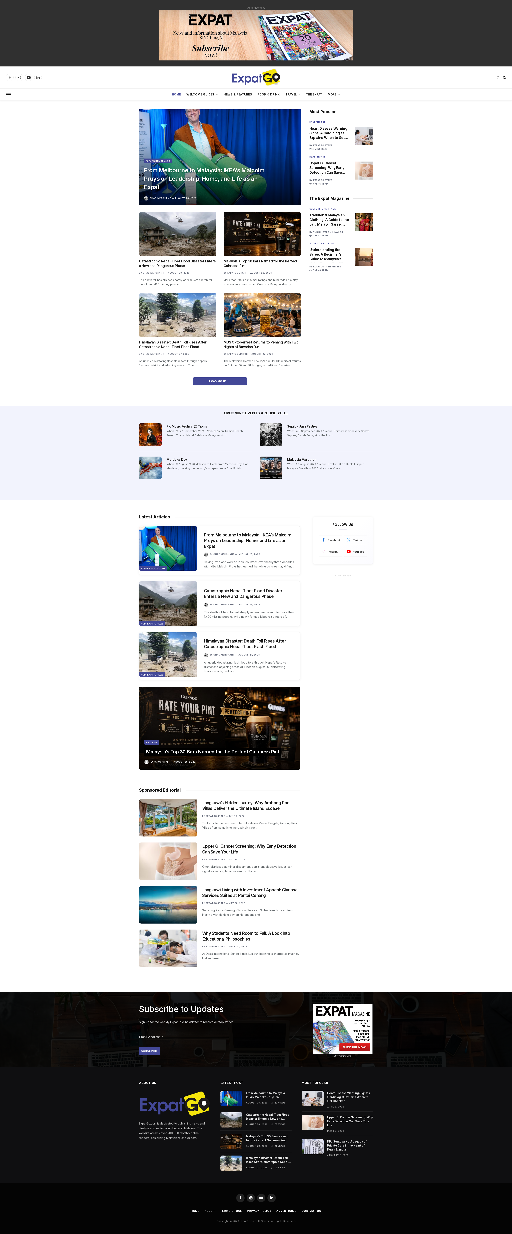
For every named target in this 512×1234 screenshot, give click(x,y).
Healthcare (317, 122)
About (210, 1210)
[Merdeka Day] (150, 468)
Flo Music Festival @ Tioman (188, 426)
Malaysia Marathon (301, 460)
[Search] (504, 77)
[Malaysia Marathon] (271, 468)
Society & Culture (321, 243)
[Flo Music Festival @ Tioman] (150, 434)
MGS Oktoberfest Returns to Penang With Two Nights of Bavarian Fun (261, 344)
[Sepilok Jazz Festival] (271, 434)
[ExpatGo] (256, 77)
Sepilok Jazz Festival (302, 426)
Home (176, 94)
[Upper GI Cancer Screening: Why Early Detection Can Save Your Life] (364, 171)
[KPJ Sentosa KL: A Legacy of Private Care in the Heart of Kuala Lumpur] (313, 1146)
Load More (218, 381)
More (332, 94)
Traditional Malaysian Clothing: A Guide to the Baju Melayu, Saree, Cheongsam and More (329, 220)
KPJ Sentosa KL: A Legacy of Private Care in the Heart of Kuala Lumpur (346, 1145)
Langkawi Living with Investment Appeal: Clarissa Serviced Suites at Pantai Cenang (250, 892)
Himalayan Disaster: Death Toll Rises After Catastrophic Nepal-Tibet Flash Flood (173, 344)
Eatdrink (152, 742)
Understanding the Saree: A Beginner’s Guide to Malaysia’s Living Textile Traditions (329, 254)
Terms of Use (231, 1210)
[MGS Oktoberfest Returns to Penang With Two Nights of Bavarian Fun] (262, 315)
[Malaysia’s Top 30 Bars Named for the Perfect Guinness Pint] (262, 234)
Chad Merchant (160, 198)
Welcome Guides (200, 94)
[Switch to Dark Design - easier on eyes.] (498, 77)
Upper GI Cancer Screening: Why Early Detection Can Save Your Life (326, 168)
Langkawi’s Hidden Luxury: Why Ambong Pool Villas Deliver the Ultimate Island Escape (246, 805)
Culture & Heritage (322, 209)
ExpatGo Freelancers (327, 266)
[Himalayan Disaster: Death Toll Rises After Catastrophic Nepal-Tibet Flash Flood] (177, 315)
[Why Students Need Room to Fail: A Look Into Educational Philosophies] (168, 948)
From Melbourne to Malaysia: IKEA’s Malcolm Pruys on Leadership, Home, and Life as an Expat (204, 179)
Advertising (286, 1210)
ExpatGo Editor (237, 354)
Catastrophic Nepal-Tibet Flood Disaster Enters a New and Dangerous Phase (177, 263)
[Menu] (8, 94)
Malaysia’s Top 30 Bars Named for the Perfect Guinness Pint (260, 263)
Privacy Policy (259, 1210)
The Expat (314, 94)
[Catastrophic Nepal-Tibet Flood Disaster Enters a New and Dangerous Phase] (177, 234)
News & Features (238, 94)
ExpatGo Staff (236, 273)
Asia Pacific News (152, 623)
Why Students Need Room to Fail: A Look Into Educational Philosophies (246, 936)
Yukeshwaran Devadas (328, 232)
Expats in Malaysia (158, 161)
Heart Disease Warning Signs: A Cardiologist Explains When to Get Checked (328, 133)
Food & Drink (269, 94)
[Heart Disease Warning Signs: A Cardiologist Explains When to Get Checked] (364, 136)
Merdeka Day (177, 460)
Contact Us (311, 1210)
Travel (291, 94)
